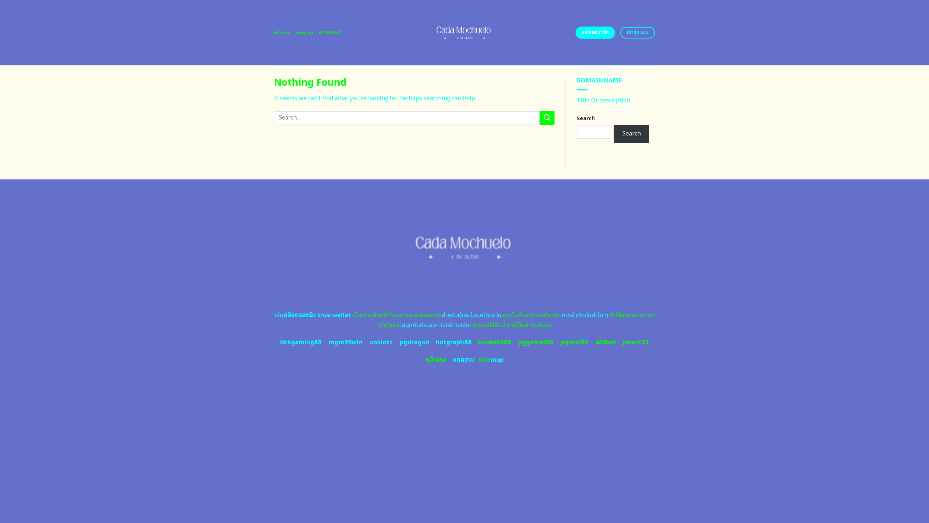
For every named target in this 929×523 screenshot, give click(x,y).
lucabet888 (494, 342)
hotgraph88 (453, 342)
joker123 (635, 342)
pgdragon (415, 342)
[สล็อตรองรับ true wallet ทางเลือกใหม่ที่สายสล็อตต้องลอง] (464, 32)
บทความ (305, 32)
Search (586, 118)
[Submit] (547, 118)
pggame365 (536, 342)
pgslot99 (574, 342)
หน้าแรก (282, 32)
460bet (605, 342)
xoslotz (381, 342)
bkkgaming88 (301, 342)
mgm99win (346, 342)
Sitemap (329, 32)
